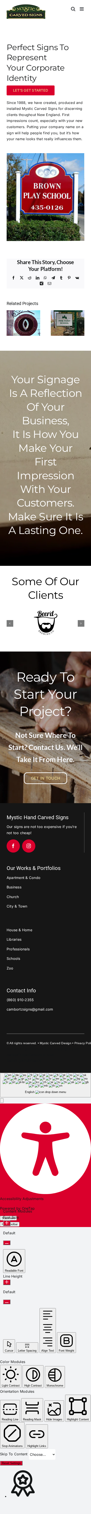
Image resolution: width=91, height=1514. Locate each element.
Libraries (14, 938)
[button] (10, 323)
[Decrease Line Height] (6, 1301)
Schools (13, 957)
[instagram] (28, 845)
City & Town (17, 905)
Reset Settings (11, 1462)
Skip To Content (14, 1453)
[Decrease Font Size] (6, 1242)
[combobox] (45, 1084)
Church (13, 896)
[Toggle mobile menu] (82, 9)
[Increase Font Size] (6, 1222)
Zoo (10, 967)
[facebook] (13, 845)
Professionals (18, 948)
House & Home (19, 929)
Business (14, 886)
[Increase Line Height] (6, 1281)
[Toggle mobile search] (73, 9)
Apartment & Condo (23, 877)
